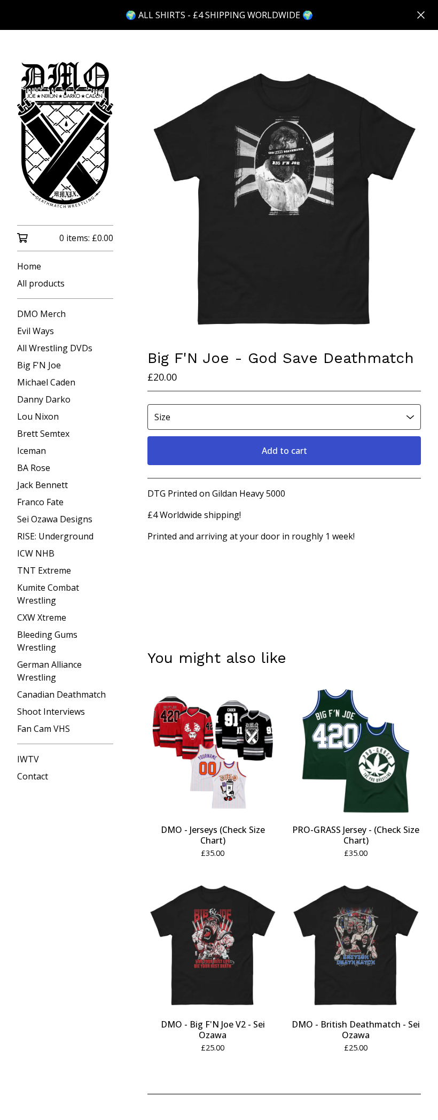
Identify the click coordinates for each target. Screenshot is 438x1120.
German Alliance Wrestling (49, 671)
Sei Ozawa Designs (54, 519)
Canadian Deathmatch (61, 694)
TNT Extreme (44, 570)
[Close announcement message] (420, 15)
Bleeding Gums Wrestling (47, 641)
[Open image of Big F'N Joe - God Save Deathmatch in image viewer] (284, 199)
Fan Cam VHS (43, 729)
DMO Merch (41, 314)
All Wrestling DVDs (54, 348)
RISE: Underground (55, 536)
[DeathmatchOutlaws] (65, 135)
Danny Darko (44, 399)
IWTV (28, 759)
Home (29, 266)
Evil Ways (35, 331)
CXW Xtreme (41, 617)
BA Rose (33, 468)
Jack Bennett (42, 485)
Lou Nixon (38, 416)
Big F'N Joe (39, 365)
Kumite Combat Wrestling (48, 594)
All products (41, 283)
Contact (32, 776)
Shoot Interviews (51, 711)
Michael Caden (46, 382)
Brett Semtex (43, 433)
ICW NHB (35, 553)
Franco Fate (40, 502)
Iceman (31, 451)
